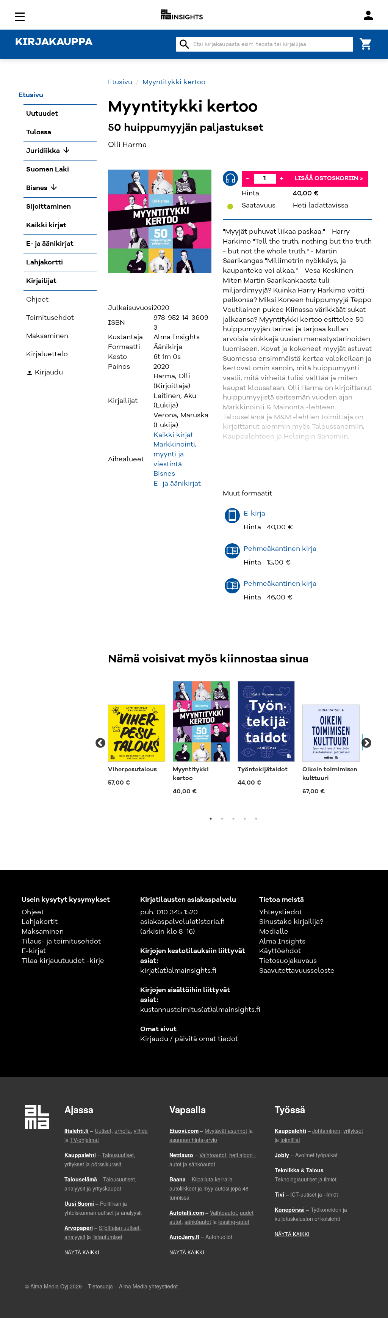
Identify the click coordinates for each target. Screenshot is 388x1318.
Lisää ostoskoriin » (329, 179)
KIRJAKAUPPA (53, 42)
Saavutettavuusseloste (297, 970)
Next (366, 743)
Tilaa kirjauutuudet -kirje (63, 961)
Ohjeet (33, 912)
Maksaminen (43, 931)
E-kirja (254, 513)
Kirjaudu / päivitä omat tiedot (189, 1039)
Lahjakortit (40, 922)
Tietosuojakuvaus (288, 961)
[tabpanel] (136, 734)
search (184, 44)
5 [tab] (256, 819)
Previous (100, 743)
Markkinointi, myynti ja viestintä (175, 454)
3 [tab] (233, 819)
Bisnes (164, 473)
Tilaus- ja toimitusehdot (61, 941)
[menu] (21, 16)
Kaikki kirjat (173, 435)
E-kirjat (34, 951)
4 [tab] (245, 819)
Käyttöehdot (280, 951)
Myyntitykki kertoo (173, 82)
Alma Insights (282, 941)
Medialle (273, 931)
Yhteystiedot (280, 912)
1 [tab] (210, 819)
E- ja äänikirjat (177, 483)
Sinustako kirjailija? (291, 922)
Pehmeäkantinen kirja (280, 549)
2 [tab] (222, 819)
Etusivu (120, 82)
